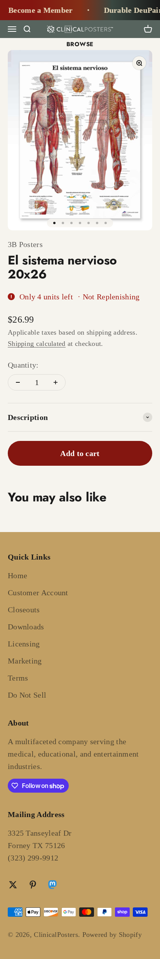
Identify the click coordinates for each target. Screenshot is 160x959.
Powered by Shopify (112, 934)
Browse (80, 44)
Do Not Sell (27, 695)
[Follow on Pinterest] (33, 885)
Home (17, 575)
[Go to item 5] (88, 223)
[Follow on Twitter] (13, 885)
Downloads (26, 626)
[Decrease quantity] (18, 382)
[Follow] (52, 885)
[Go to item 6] (97, 223)
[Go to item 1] (54, 223)
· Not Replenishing (108, 296)
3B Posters (25, 244)
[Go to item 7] (105, 223)
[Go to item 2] (63, 223)
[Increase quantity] (55, 382)
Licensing (24, 643)
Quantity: (23, 365)
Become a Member (37, 10)
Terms (18, 678)
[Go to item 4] (80, 223)
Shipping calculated (37, 343)
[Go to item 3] (71, 223)
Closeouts (24, 609)
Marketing (25, 661)
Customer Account (38, 592)
